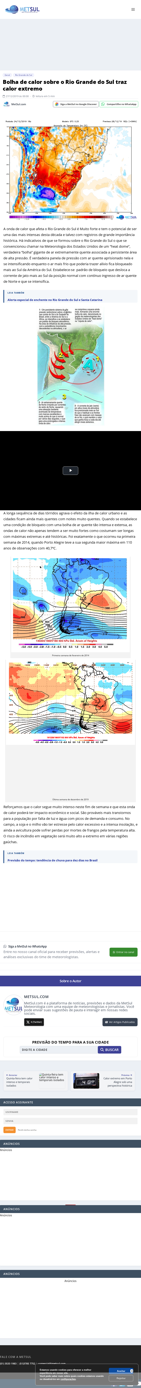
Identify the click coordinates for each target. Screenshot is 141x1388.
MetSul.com (18, 104)
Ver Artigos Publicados (122, 1022)
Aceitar (121, 1371)
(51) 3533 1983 (8, 1363)
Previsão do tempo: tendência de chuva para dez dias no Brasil (52, 860)
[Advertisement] (70, 1380)
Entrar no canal (125, 952)
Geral (7, 75)
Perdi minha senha (27, 1129)
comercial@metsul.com (52, 1363)
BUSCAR (112, 1049)
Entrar (10, 1129)
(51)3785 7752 (27, 1363)
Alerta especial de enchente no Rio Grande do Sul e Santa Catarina (55, 300)
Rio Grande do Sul (23, 75)
